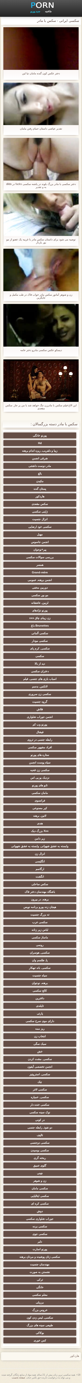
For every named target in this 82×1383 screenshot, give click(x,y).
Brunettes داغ (40, 625)
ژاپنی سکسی (40, 511)
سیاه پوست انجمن (40, 762)
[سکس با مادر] (41, 5)
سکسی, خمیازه (40, 1097)
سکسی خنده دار (39, 1104)
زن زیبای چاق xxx (40, 618)
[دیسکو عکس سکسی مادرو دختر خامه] (41, 325)
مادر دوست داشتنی (39, 465)
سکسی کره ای (40, 1203)
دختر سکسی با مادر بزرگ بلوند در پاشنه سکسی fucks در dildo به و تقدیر (41, 186)
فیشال (40, 732)
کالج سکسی (40, 990)
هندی (40, 823)
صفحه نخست (18, 1377)
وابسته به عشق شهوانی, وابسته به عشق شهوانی (39, 846)
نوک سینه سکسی (39, 1112)
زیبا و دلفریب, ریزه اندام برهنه (40, 450)
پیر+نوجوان (39, 549)
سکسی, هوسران (40, 952)
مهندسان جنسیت (40, 1264)
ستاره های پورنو (40, 754)
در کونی (40, 1119)
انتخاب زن (40, 1036)
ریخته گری (40, 1157)
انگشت (40, 876)
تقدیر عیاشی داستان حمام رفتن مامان (41, 128)
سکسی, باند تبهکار (40, 967)
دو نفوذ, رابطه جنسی (39, 1127)
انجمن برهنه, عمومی (40, 580)
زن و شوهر (39, 1180)
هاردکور (39, 496)
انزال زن (40, 853)
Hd (40, 443)
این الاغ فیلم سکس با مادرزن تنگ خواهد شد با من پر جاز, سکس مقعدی (41, 407)
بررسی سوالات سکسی (40, 557)
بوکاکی (40, 1332)
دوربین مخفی (40, 587)
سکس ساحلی (39, 884)
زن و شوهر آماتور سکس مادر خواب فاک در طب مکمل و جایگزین (41, 296)
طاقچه (48, 11)
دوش (40, 1211)
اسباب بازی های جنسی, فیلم (40, 678)
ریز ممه (40, 1028)
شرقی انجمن (40, 458)
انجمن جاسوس (40, 542)
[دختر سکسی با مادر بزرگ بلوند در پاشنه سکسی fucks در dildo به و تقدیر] (41, 159)
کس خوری (40, 1340)
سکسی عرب (40, 922)
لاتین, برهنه (39, 815)
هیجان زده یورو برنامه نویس (39, 907)
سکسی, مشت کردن (40, 1059)
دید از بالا (40, 663)
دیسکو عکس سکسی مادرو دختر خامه (41, 350)
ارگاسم (40, 869)
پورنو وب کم (40, 724)
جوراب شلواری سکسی (40, 1218)
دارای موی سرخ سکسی (40, 1021)
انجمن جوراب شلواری (40, 716)
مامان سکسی (40, 792)
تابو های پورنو (40, 785)
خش (40, 1051)
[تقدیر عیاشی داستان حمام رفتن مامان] (41, 104)
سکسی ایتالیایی (40, 1195)
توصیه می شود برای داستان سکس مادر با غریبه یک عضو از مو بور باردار (41, 241)
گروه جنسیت (39, 701)
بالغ (40, 473)
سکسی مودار (40, 640)
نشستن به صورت (40, 1272)
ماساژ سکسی (40, 937)
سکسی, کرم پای (40, 648)
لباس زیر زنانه (40, 929)
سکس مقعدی (40, 503)
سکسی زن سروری (39, 694)
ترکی (40, 1279)
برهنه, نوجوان (40, 983)
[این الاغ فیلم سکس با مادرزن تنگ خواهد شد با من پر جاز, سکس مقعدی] (41, 380)
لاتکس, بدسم (40, 686)
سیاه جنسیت (39, 975)
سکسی (39, 656)
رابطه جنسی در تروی (39, 739)
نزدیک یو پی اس (39, 777)
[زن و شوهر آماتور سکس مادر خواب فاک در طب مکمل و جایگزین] (41, 270)
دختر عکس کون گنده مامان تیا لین (41, 73)
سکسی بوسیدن (40, 1150)
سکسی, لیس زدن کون (40, 1317)
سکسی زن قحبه (40, 770)
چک (40, 1081)
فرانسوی (40, 800)
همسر (39, 564)
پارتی (40, 1013)
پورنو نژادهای (40, 610)
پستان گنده (40, 488)
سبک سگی (39, 1043)
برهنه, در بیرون (40, 899)
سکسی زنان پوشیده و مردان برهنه (40, 1256)
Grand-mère (40, 572)
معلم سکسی (40, 1294)
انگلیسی (40, 861)
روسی (40, 945)
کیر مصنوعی (39, 808)
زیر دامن (40, 838)
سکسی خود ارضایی (40, 526)
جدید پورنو (35, 11)
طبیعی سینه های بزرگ (40, 1325)
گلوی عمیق (39, 1165)
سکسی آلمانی (39, 633)
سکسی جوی (39, 1234)
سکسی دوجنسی (40, 1142)
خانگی (40, 1287)
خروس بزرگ (40, 1310)
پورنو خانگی (40, 435)
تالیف (40, 1135)
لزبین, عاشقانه (39, 602)
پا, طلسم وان (40, 960)
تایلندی (40, 1005)
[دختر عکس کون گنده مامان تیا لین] (41, 48)
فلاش (40, 709)
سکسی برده (40, 1226)
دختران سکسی (40, 671)
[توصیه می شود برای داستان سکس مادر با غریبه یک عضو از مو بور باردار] (41, 214)
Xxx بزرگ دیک (40, 830)
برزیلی (40, 1302)
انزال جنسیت (40, 519)
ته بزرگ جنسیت (39, 914)
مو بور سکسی (39, 595)
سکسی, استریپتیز (39, 1074)
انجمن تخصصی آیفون (39, 1066)
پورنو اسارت (40, 1249)
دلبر (40, 1241)
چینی (40, 1173)
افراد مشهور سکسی (40, 747)
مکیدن (40, 481)
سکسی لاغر (40, 1089)
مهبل (40, 534)
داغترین (39, 998)
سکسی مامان (40, 1188)
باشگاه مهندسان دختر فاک (40, 891)
